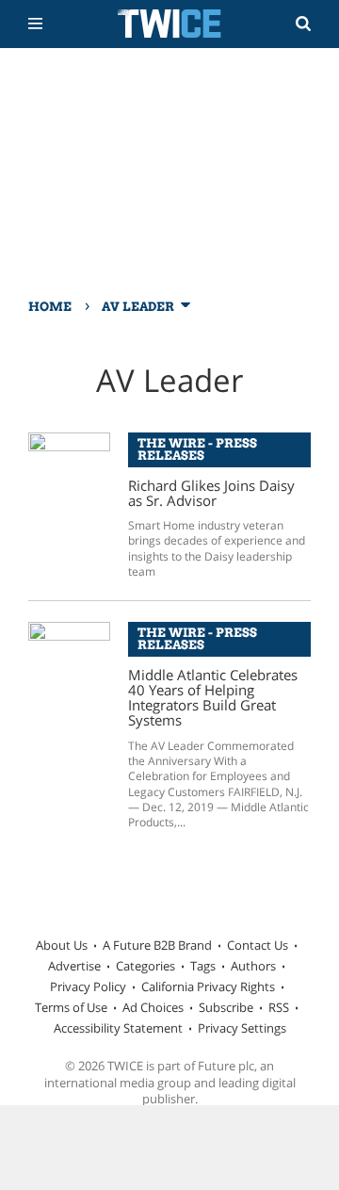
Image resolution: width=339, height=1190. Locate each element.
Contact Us (257, 945)
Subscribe (226, 1007)
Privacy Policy (88, 986)
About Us (62, 945)
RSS (278, 1007)
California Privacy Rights (208, 986)
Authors (253, 965)
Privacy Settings (242, 1027)
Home (50, 306)
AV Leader (138, 306)
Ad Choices (153, 1007)
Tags (203, 965)
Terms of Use (71, 1007)
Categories (145, 965)
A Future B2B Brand (157, 945)
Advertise (74, 965)
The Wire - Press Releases (197, 449)
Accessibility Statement (118, 1027)
